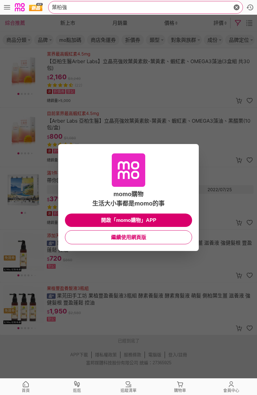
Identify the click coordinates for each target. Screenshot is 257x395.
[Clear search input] (236, 7)
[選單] (7, 7)
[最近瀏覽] (250, 7)
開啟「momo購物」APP (128, 220)
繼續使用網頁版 (128, 237)
